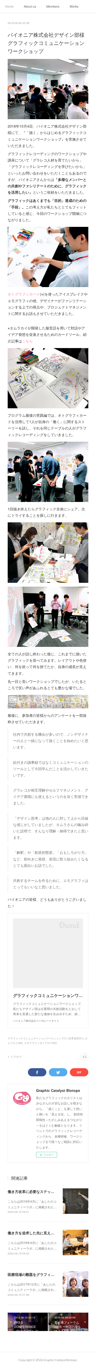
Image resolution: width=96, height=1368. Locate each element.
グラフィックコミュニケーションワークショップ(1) (37, 1038)
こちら (27, 340)
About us (30, 6)
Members (52, 6)
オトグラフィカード (24, 294)
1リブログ (15, 1056)
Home (9, 6)
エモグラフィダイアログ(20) (40, 1043)
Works (74, 6)
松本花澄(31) (76, 1038)
